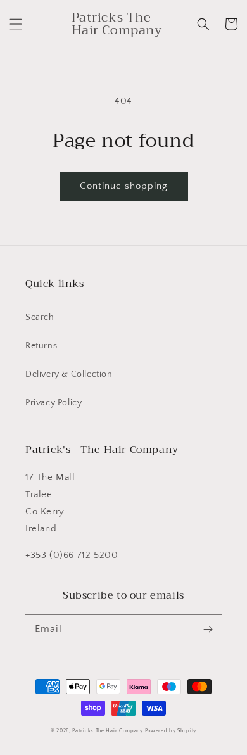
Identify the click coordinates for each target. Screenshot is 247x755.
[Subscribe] (208, 629)
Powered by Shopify (171, 730)
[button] (16, 24)
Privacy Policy (53, 403)
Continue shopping (124, 186)
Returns (41, 346)
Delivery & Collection (69, 374)
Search (39, 317)
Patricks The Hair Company (107, 730)
